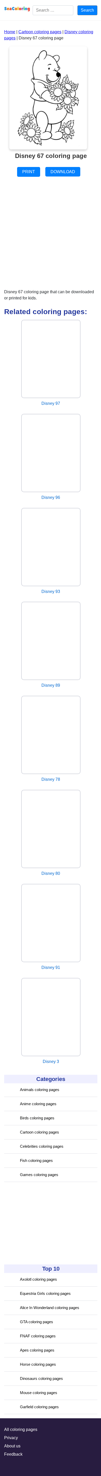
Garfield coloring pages (39, 1407)
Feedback (13, 1454)
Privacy (11, 1438)
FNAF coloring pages (38, 1336)
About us (12, 1446)
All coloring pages (20, 1429)
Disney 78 (50, 779)
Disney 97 (50, 403)
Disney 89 (50, 685)
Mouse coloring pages (38, 1392)
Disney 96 (50, 497)
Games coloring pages (39, 1174)
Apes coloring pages (37, 1350)
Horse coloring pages (38, 1364)
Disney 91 (50, 967)
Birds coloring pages (37, 1118)
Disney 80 (50, 873)
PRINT (28, 172)
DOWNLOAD (63, 172)
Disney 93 (50, 591)
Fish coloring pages (36, 1160)
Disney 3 (51, 1061)
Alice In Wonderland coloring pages (49, 1307)
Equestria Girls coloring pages (45, 1293)
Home (9, 32)
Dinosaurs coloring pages (41, 1378)
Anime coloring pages (38, 1104)
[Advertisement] (43, 1223)
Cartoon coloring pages (39, 1132)
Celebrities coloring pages (41, 1146)
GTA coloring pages (36, 1322)
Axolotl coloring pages (38, 1279)
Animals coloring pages (39, 1089)
